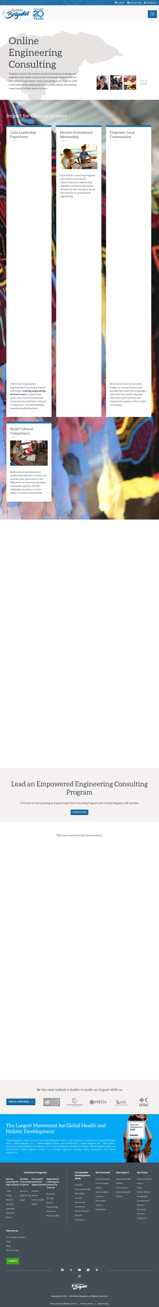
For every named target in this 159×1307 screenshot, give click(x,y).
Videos (119, 1196)
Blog (8, 1245)
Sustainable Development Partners (143, 1200)
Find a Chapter (102, 1183)
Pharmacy (51, 1211)
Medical (9, 1199)
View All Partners (19, 1101)
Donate (13, 1260)
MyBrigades (151, 2)
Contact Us (142, 1218)
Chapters (121, 2)
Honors (50, 1202)
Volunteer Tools (135, 2)
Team (139, 1187)
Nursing (50, 1198)
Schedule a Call (79, 812)
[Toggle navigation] (152, 14)
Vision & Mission (144, 1178)
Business (10, 1212)
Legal (22, 1199)
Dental (35, 1195)
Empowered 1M (123, 1178)
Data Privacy (103, 1303)
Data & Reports (123, 1192)
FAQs (8, 1241)
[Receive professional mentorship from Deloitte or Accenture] (103, 82)
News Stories (12, 1250)
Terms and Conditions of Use (63, 1303)
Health (9, 1195)
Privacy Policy (87, 1303)
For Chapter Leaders (15, 1237)
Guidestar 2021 (136, 1130)
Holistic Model (143, 1192)
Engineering (25, 1195)
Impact (9, 1217)
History (140, 1183)
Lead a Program (102, 1178)
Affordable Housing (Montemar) (80, 1198)
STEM (8, 1191)
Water (34, 1204)
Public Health (38, 1199)
